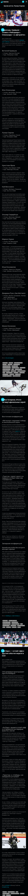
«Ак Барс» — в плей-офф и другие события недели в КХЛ (13, 653)
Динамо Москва (6, 366)
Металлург (13, 371)
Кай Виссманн (15, 367)
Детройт (10, 364)
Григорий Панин (6, 622)
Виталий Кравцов (18, 362)
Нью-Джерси (9, 372)
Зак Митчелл (15, 366)
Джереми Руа (16, 364)
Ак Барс (5, 891)
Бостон (11, 362)
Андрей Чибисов (12, 620)
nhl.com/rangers (9, 358)
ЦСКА (19, 627)
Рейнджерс (5, 374)
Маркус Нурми (6, 371)
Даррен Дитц (15, 622)
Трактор (12, 374)
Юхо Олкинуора (16, 375)
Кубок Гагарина (15, 623)
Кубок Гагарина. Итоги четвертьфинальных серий (13, 401)
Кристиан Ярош (6, 369)
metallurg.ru (8, 616)
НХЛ (4, 372)
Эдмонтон (18, 374)
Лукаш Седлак (18, 369)
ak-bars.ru (8, 885)
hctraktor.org (5, 887)
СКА (4, 627)
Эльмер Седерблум (7, 375)
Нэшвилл (16, 372)
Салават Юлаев (21, 625)
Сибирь (22, 893)
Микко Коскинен (21, 371)
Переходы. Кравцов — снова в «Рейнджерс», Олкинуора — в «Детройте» (13, 32)
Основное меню (26, 1)
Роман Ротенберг (15, 893)
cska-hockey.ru (16, 616)
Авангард (5, 362)
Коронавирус (11, 891)
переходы (22, 372)
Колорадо (22, 367)
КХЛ (13, 369)
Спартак (9, 627)
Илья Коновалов (6, 367)
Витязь (4, 364)
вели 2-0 (18, 431)
